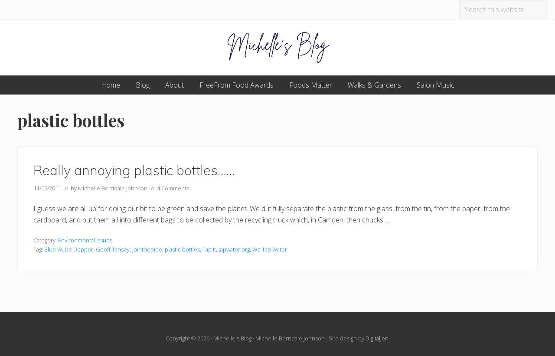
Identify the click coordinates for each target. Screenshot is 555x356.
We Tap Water (269, 249)
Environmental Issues (85, 240)
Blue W (53, 249)
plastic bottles (182, 249)
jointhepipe (147, 249)
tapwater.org (234, 249)
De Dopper (79, 249)
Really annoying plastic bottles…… (134, 170)
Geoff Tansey (113, 249)
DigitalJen (377, 338)
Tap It (209, 249)
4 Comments (173, 188)
